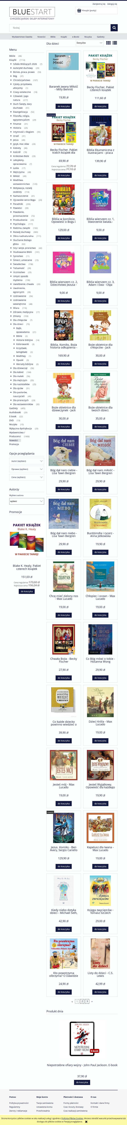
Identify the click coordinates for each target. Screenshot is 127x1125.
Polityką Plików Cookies (72, 1118)
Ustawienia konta (44, 1106)
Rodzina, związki (21, 227)
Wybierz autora (16, 495)
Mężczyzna (18, 172)
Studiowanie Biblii (22, 252)
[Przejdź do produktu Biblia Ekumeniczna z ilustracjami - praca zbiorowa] (100, 130)
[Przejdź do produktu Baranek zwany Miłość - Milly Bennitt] (64, 67)
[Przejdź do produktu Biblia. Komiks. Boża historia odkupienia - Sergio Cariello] (64, 325)
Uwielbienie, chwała (23, 284)
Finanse (17, 123)
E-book (12, 416)
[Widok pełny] (115, 43)
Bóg (15, 76)
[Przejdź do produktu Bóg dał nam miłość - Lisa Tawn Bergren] (100, 451)
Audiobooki (15, 412)
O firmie (94, 1106)
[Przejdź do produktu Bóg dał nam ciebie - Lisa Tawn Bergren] (64, 451)
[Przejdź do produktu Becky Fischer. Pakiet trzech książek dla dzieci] (64, 130)
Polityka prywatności (18, 1103)
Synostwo (18, 256)
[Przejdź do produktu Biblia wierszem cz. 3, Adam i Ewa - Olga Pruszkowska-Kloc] (100, 262)
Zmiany (17, 316)
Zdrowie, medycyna (23, 312)
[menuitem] (22, 37)
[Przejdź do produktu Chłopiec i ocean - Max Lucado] (100, 576)
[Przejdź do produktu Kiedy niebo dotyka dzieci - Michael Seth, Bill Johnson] (64, 891)
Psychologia (19, 223)
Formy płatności (71, 1103)
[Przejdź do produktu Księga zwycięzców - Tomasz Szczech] (100, 891)
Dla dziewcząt (20, 368)
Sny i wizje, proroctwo (24, 247)
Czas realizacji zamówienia (75, 1110)
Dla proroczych (21, 400)
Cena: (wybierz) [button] (18, 477)
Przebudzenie (20, 219)
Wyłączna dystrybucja (20, 428)
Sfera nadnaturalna (23, 236)
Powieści (17, 207)
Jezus (16, 139)
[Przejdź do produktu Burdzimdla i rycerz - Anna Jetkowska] (100, 514)
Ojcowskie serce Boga (24, 199)
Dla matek (18, 376)
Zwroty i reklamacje (18, 1110)
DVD (11, 420)
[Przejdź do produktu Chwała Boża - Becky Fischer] (64, 639)
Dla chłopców (20, 320)
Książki (12, 59)
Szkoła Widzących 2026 (25, 63)
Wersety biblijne (24, 364)
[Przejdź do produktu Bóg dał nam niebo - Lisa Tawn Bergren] (64, 514)
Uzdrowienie (19, 296)
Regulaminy (14, 1106)
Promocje (14, 444)
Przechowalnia (43, 1110)
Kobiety (17, 147)
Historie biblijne (24, 340)
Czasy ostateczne (22, 92)
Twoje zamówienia (44, 1103)
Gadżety (13, 408)
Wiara (16, 307)
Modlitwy (21, 356)
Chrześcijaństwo (21, 80)
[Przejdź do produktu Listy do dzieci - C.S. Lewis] (100, 954)
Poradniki (18, 203)
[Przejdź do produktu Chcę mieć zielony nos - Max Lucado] (64, 576)
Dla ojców (18, 388)
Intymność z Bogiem (23, 131)
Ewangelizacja (20, 111)
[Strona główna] (32, 13)
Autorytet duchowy (23, 68)
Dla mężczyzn (20, 380)
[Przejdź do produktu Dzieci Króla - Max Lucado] (100, 702)
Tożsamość (18, 268)
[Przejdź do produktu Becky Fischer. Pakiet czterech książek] (100, 68)
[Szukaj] (114, 27)
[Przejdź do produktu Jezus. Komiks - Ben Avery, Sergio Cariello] (64, 828)
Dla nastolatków (21, 384)
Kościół (16, 152)
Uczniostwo (19, 272)
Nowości (13, 440)
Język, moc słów (21, 143)
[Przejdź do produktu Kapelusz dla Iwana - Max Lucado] (100, 828)
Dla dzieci (18, 324)
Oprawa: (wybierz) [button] (19, 469)
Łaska (16, 167)
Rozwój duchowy (21, 232)
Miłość (16, 176)
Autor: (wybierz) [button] (18, 461)
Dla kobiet (18, 372)
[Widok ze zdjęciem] (108, 43)
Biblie (12, 55)
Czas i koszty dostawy (73, 1106)
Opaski (19, 360)
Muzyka (13, 424)
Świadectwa (19, 264)
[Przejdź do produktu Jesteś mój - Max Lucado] (64, 765)
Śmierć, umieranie (22, 260)
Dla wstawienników (23, 404)
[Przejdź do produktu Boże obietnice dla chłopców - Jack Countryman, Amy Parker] (100, 325)
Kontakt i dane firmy (100, 1103)
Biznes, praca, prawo (24, 72)
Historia (17, 127)
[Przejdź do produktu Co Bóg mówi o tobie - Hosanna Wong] (100, 639)
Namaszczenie (20, 195)
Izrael (16, 135)
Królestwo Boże (21, 156)
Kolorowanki (22, 344)
